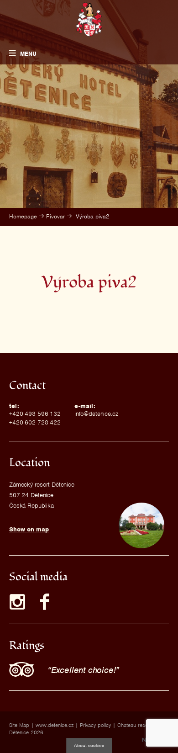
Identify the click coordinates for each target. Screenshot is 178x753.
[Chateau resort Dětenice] (89, 19)
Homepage (23, 216)
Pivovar (55, 216)
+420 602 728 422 (35, 422)
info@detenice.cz (96, 414)
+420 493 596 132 (35, 414)
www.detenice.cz (54, 725)
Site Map (19, 725)
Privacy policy (95, 725)
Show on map (29, 529)
